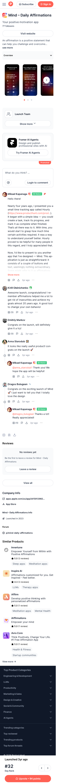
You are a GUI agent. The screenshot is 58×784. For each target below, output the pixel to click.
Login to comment (37, 182)
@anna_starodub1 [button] (22, 367)
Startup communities (24, 655)
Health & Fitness (22, 649)
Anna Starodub (16, 341)
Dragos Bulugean (18, 384)
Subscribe (27, 4)
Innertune (16, 547)
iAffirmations (18, 618)
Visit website (28, 33)
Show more (26, 123)
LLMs (16, 587)
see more (7, 47)
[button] (4, 194)
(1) (12, 312)
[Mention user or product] (8, 182)
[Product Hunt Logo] (10, 4)
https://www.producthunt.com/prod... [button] (29, 213)
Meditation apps (38, 563)
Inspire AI (16, 570)
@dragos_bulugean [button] (23, 413)
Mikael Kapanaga (17, 193)
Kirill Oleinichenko (18, 287)
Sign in (47, 4)
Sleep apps (19, 563)
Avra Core (17, 633)
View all (27, 482)
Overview (8, 55)
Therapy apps (30, 587)
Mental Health (42, 610)
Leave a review (28, 469)
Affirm (14, 594)
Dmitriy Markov (16, 319)
